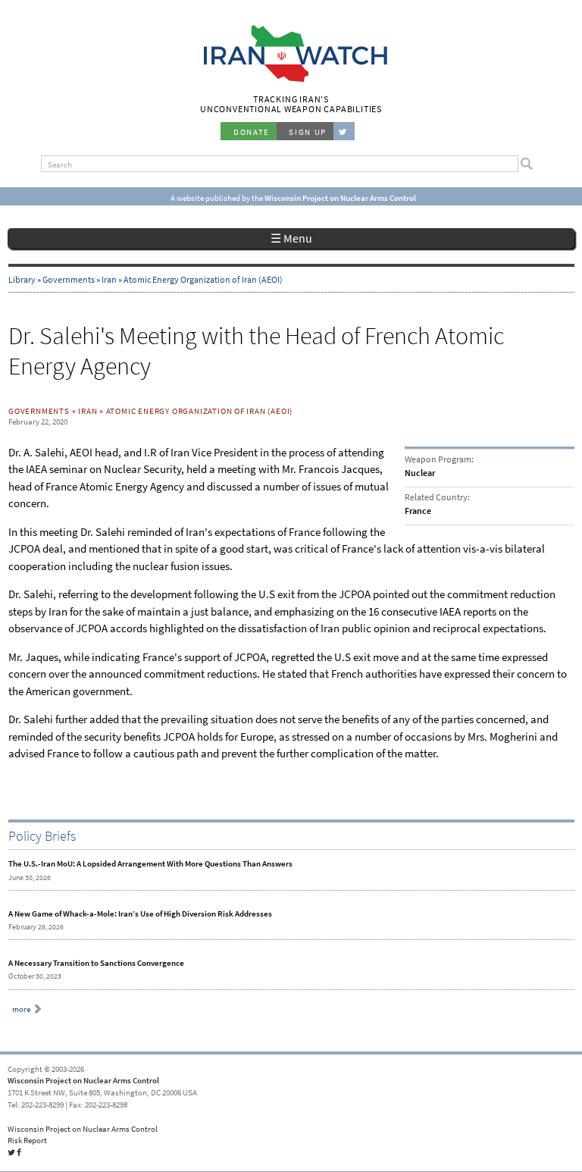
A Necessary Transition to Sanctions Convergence (96, 963)
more (21, 1009)
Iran (109, 280)
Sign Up (308, 132)
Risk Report (27, 1140)
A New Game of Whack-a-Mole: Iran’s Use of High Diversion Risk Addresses (140, 913)
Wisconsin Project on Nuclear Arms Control (83, 1080)
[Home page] (291, 80)
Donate (251, 132)
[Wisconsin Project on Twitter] (344, 131)
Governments (68, 280)
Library (22, 280)
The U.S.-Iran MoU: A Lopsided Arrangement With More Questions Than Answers (150, 863)
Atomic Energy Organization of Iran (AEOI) (203, 280)
